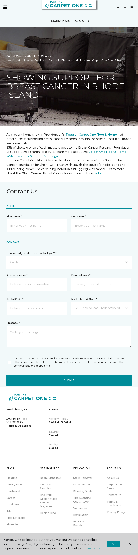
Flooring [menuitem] (11, 478)
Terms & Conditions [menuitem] (114, 503)
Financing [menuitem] (12, 524)
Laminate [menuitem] (12, 504)
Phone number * (16, 275)
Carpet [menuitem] (10, 498)
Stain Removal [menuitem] (82, 478)
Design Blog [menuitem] (48, 513)
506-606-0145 (82, 20)
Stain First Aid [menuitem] (82, 484)
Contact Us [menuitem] (114, 495)
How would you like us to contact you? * (31, 253)
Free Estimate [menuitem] (15, 517)
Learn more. (91, 548)
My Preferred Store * (84, 299)
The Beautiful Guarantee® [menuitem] (82, 499)
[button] (118, 7)
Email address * (80, 275)
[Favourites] (124, 7)
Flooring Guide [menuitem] (82, 491)
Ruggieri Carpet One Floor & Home (91, 134)
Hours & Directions (18, 425)
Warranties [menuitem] (80, 508)
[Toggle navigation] (5, 7)
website (99, 173)
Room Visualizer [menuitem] (50, 478)
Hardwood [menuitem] (13, 491)
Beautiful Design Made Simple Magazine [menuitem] (48, 500)
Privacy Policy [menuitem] (116, 512)
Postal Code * (14, 299)
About (31, 56)
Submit (69, 380)
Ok (113, 544)
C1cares (46, 56)
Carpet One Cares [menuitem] (114, 486)
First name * (14, 216)
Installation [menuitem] (80, 515)
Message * (12, 323)
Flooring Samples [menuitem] (45, 486)
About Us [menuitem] (113, 478)
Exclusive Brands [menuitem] (79, 523)
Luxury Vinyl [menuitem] (14, 484)
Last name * (78, 216)
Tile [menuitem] (8, 511)
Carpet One (14, 56)
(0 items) (131, 7)
